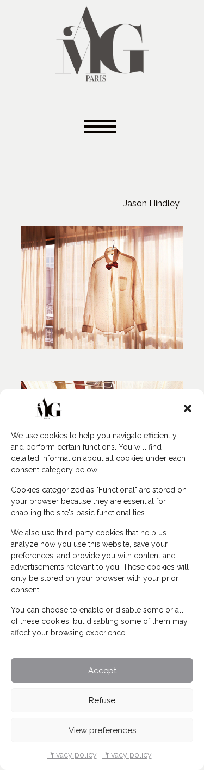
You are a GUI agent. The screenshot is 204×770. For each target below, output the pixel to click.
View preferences (102, 730)
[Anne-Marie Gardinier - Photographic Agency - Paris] (102, 42)
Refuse (102, 700)
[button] (187, 408)
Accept (102, 671)
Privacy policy (72, 754)
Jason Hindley (151, 203)
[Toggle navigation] (102, 127)
